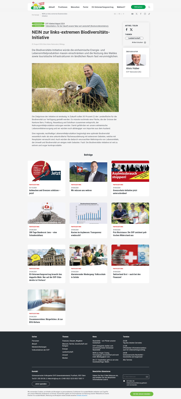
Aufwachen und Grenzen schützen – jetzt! (44, 192)
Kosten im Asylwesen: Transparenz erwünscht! (86, 234)
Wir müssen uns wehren (81, 190)
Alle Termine (127, 360)
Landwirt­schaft (134, 38)
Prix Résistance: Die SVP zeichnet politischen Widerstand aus (130, 234)
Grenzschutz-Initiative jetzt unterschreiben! (125, 192)
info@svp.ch (55, 379)
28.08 (125, 353)
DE (115, 14)
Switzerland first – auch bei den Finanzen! (127, 275)
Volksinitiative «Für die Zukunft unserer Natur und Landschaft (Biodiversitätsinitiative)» (77, 26)
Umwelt (65, 355)
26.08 (125, 341)
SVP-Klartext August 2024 (55, 24)
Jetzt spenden (41, 384)
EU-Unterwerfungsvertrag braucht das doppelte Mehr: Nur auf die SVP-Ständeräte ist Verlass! (45, 277)
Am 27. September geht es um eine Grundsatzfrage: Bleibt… (105, 361)
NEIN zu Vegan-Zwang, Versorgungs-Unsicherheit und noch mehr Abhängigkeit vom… (106, 355)
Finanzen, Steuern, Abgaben (72, 341)
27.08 (125, 346)
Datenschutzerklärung (134, 383)
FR (119, 14)
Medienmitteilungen (39, 347)
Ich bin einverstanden (141, 394)
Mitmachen (138, 7)
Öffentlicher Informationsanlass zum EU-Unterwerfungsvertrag (134, 349)
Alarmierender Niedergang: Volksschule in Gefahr (88, 275)
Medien (65, 358)
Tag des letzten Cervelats (132, 343)
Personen (35, 341)
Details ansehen (82, 395)
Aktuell (34, 344)
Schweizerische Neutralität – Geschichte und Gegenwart (133, 356)
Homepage (35, 15)
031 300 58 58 (39, 379)
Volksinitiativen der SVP (41, 350)
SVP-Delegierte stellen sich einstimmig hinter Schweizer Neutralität (103, 348)
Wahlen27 (121, 7)
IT (123, 14)
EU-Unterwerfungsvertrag (102, 7)
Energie (65, 349)
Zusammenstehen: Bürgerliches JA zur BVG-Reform (46, 320)
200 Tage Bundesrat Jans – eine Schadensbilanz (43, 234)
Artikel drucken (137, 42)
